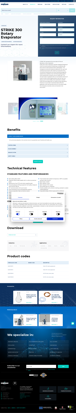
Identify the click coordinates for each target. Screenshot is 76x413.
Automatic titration (55, 355)
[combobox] (63, 10)
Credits (21, 398)
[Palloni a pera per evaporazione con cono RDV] (19, 297)
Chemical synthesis (13, 355)
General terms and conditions (25, 395)
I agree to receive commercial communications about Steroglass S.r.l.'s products (56, 46)
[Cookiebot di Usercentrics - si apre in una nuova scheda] (58, 193)
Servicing (40, 4)
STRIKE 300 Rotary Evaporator (39, 13)
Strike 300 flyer (12, 234)
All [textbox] (58, 10)
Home (2, 13)
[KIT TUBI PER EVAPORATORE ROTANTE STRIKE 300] (45, 297)
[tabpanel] (38, 108)
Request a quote (38, 161)
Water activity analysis (56, 352)
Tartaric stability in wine (35, 355)
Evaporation (53, 345)
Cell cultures (53, 341)
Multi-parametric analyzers (36, 341)
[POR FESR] (70, 408)
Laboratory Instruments (16, 13)
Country (60, 27)
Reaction (31, 352)
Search (72, 10)
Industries (47, 4)
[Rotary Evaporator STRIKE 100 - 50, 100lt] (19, 320)
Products (32, 4)
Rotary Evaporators (27, 13)
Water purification (13, 352)
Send (63, 366)
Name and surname (45, 22)
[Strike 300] (43, 375)
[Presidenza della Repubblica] (54, 407)
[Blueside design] (33, 376)
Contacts (71, 4)
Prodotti (7, 13)
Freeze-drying (33, 348)
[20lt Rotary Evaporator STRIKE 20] (45, 320)
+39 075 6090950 (5, 394)
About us (25, 4)
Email (41, 27)
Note (41, 37)
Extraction (32, 345)
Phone (41, 32)
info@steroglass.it (6, 396)
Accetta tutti (55, 218)
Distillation (11, 345)
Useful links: (4, 407)
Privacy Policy (22, 393)
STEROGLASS (3, 25)
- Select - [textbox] (61, 29)
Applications (56, 4)
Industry (60, 32)
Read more (28, 302)
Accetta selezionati (38, 218)
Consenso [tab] (20, 197)
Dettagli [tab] (38, 197)
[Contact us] (72, 323)
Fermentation (11, 348)
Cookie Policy (22, 394)
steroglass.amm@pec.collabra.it (8, 398)
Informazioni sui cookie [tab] (56, 197)
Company (60, 22)
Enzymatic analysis (13, 341)
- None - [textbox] (61, 34)
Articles (64, 4)
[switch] (31, 214)
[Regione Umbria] (61, 407)
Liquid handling (54, 348)
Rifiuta (21, 218)
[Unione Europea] (45, 408)
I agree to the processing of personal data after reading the (57, 48)
